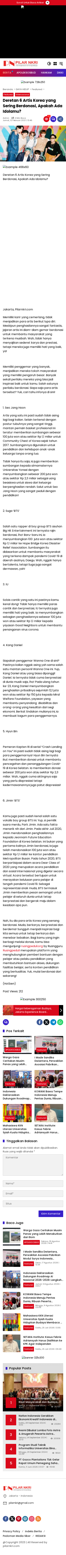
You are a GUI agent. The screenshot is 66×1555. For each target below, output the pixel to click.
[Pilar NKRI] (20, 63)
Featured (8, 94)
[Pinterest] (18, 1519)
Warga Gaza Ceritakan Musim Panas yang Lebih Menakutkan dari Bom (17, 1061)
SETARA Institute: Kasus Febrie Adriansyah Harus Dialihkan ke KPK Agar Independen (48, 1129)
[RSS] (38, 1519)
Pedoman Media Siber (17, 1536)
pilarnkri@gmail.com (21, 1503)
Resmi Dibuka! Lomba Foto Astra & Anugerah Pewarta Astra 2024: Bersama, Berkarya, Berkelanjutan (39, 1432)
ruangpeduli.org (32, 946)
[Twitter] (46, 1022)
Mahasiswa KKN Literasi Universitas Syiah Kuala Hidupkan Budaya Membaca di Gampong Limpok (16, 1129)
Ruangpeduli (11, 950)
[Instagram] (31, 1519)
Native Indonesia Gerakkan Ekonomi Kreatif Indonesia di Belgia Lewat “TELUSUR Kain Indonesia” (37, 1417)
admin (6, 118)
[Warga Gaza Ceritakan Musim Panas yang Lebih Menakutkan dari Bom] (17, 1045)
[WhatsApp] (60, 1022)
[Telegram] (53, 1022)
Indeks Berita (33, 1531)
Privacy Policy (11, 1531)
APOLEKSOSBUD (12, 1049)
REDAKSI (41, 1536)
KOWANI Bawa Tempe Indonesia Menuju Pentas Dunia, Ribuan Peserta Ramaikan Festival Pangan (48, 1095)
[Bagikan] (60, 119)
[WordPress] (25, 1519)
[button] (49, 63)
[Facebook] (40, 1022)
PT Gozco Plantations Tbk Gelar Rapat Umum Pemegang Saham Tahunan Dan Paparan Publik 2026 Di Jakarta (39, 1461)
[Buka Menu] (55, 63)
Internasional (22, 94)
